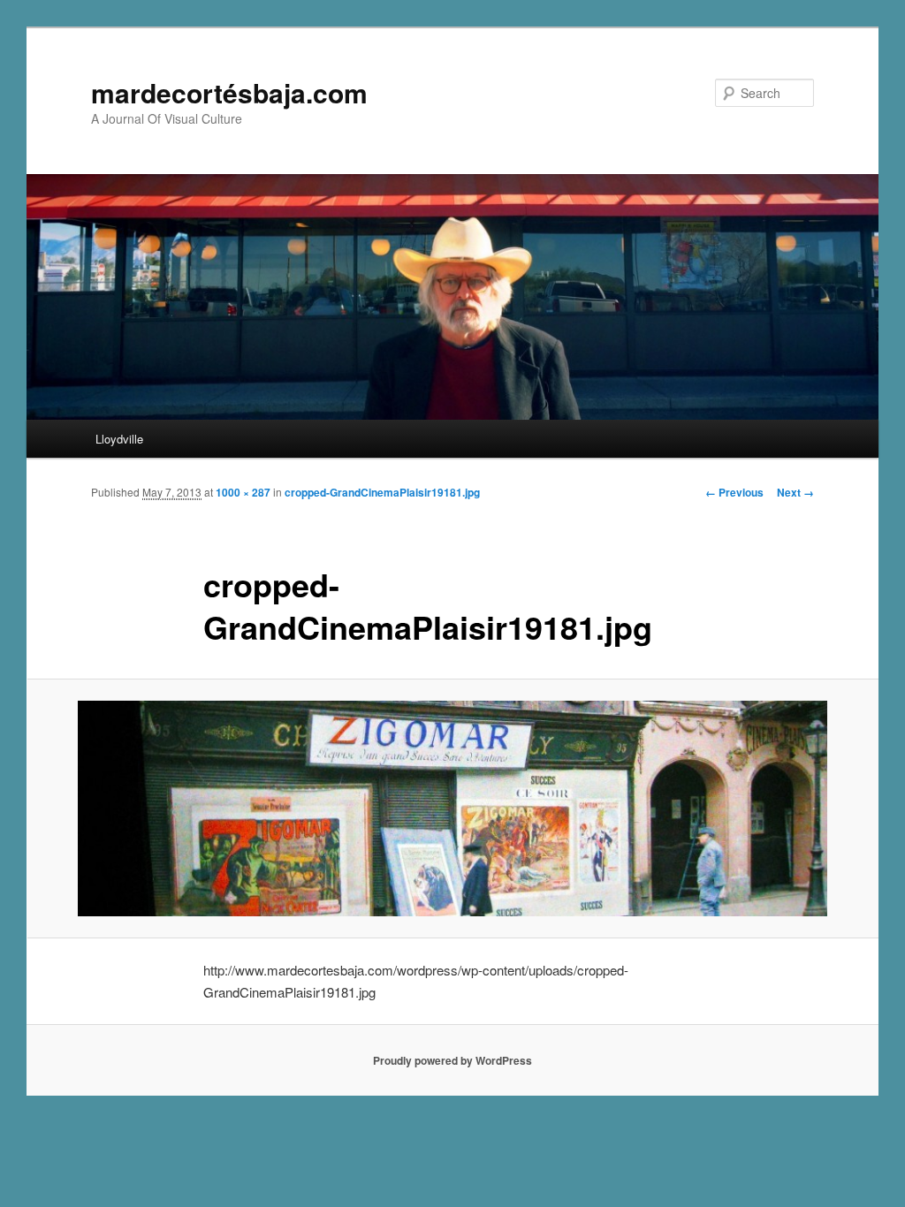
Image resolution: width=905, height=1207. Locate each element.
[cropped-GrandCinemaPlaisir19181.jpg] (452, 808)
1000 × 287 (243, 492)
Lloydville (119, 438)
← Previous (734, 492)
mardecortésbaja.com (229, 92)
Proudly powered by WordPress (452, 1060)
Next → (795, 492)
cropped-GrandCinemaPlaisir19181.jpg (382, 492)
